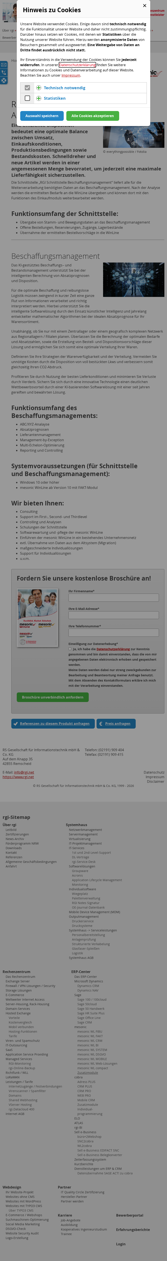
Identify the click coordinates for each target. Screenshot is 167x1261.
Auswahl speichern (41, 115)
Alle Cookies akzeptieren (93, 115)
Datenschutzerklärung (77, 64)
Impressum (71, 75)
